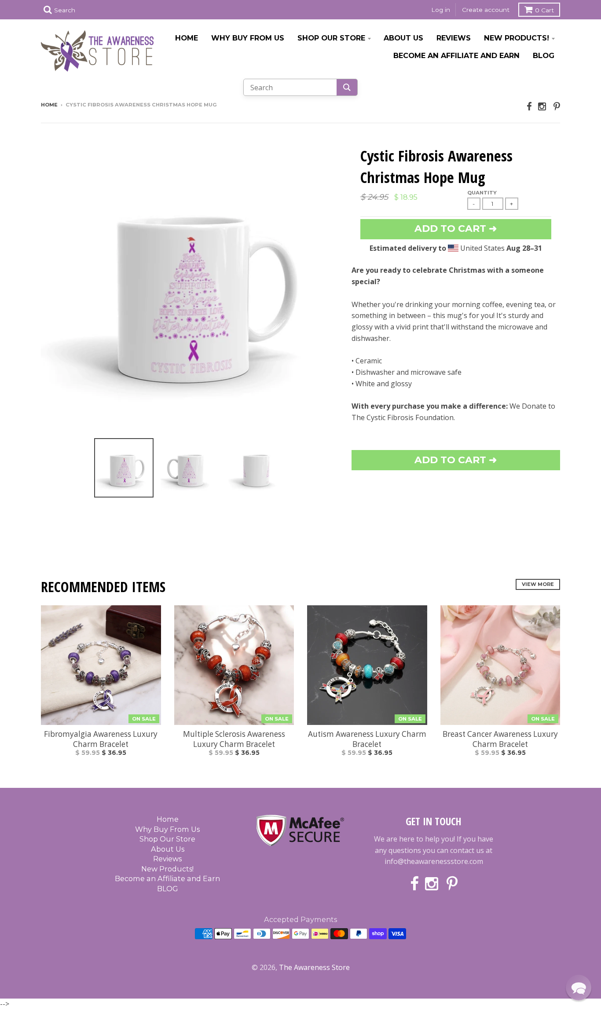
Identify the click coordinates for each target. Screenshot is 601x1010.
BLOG (543, 55)
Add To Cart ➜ (455, 460)
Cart (544, 10)
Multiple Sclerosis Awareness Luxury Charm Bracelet (234, 739)
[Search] (347, 87)
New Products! (516, 37)
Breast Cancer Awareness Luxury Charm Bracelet (500, 739)
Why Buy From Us (247, 37)
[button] (578, 987)
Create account (485, 9)
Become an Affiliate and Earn (456, 55)
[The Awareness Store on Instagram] (542, 106)
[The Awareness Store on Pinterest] (556, 106)
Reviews (453, 37)
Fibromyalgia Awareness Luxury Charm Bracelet (101, 739)
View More (538, 584)
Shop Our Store (331, 37)
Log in (440, 9)
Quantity (482, 193)
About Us (403, 37)
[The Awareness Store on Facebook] (529, 106)
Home (186, 37)
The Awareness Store (314, 967)
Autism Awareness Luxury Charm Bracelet (367, 739)
